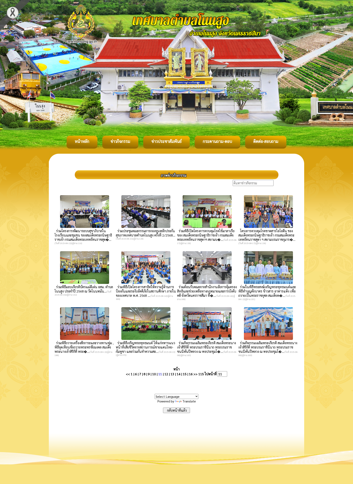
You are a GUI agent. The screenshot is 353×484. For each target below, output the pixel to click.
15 (185, 374)
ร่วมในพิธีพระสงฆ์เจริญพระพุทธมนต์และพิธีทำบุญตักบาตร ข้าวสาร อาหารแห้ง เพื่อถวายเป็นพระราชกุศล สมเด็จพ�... (267, 291)
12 (166, 374)
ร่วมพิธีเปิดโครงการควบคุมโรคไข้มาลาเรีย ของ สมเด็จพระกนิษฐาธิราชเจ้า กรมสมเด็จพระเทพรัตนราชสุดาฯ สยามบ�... (206, 235)
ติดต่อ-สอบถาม (265, 141)
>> (195, 374)
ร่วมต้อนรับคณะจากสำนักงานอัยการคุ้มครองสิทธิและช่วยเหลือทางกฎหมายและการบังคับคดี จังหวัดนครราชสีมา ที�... (207, 291)
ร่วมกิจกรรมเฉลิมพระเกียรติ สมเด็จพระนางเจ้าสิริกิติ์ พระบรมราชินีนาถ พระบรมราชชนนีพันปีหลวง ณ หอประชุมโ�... (206, 347)
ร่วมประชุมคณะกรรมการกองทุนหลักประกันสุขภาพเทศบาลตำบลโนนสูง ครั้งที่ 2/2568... (145, 233)
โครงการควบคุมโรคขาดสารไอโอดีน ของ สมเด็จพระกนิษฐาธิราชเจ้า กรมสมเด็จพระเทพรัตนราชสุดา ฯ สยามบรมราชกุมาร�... (266, 235)
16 (191, 374)
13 (172, 374)
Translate (189, 401)
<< (128, 374)
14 (178, 374)
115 (201, 374)
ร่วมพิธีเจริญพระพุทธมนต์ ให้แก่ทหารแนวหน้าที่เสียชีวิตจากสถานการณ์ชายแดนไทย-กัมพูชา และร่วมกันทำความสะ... (145, 347)
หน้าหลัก (82, 141)
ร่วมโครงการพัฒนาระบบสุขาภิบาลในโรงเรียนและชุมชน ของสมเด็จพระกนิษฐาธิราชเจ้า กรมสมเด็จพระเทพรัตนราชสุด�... (83, 235)
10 (154, 374)
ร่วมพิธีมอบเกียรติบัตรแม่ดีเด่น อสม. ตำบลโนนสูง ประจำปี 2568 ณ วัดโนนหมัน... (84, 289)
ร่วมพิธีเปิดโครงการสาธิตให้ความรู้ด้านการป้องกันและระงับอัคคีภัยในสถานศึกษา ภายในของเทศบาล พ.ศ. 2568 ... (146, 291)
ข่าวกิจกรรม (120, 141)
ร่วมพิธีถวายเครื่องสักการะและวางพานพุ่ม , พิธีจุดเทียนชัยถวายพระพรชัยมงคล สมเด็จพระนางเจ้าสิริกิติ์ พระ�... (84, 347)
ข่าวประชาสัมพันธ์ (166, 141)
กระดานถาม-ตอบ (217, 141)
